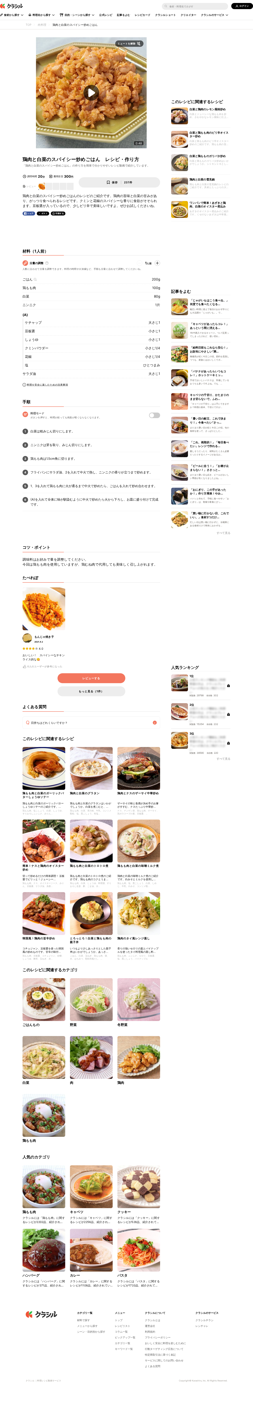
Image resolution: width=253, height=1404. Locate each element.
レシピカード (142, 14)
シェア (30, 213)
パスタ (122, 1275)
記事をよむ (123, 14)
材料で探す (83, 1320)
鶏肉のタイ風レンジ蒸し (133, 938)
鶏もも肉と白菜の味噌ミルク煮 (138, 865)
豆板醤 (30, 331)
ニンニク (29, 305)
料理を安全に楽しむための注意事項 (47, 384)
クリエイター (188, 14)
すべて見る (223, 533)
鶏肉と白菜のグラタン (85, 793)
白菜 (26, 296)
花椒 (28, 357)
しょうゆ (31, 340)
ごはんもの (31, 1025)
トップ (119, 1320)
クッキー (124, 1212)
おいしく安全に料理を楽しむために (165, 1343)
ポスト (45, 213)
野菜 (73, 1025)
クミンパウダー (36, 348)
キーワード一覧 (124, 1348)
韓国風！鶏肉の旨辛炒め (39, 938)
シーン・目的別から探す (91, 1331)
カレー (75, 1275)
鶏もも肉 (29, 288)
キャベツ (77, 1212)
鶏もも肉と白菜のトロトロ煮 (89, 865)
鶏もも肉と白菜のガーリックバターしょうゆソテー (43, 794)
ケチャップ (33, 323)
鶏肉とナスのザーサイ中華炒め (138, 793)
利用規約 (150, 1331)
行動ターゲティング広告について (164, 1348)
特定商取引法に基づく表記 (160, 1354)
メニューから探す (87, 1325)
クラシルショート (165, 14)
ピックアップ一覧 (125, 1337)
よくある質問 (152, 1366)
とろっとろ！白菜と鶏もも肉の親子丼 (90, 940)
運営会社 (150, 1325)
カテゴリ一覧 (122, 1343)
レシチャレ (201, 1325)
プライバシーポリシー (158, 1337)
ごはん (28, 279)
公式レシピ (105, 14)
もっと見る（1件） (91, 691)
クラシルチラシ (204, 1320)
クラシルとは (152, 1320)
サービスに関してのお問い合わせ (164, 1360)
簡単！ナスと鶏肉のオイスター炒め (43, 867)
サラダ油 (29, 374)
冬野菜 (122, 1025)
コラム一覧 (121, 1331)
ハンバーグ (31, 1275)
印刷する (60, 213)
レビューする (91, 678)
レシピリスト (122, 1325)
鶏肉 (120, 1083)
